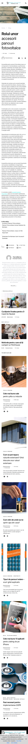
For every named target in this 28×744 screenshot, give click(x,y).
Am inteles (14, 743)
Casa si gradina (7, 390)
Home (3, 28)
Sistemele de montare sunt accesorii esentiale (13, 237)
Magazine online (8, 699)
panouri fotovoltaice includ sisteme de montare (13, 226)
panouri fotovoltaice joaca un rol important (12, 231)
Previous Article (8, 291)
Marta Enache (10, 317)
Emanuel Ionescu (8, 57)
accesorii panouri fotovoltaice (11, 223)
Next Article (5, 322)
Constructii (16, 576)
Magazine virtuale (19, 699)
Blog (9, 28)
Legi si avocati (11, 697)
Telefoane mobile (12, 635)
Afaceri (4, 317)
